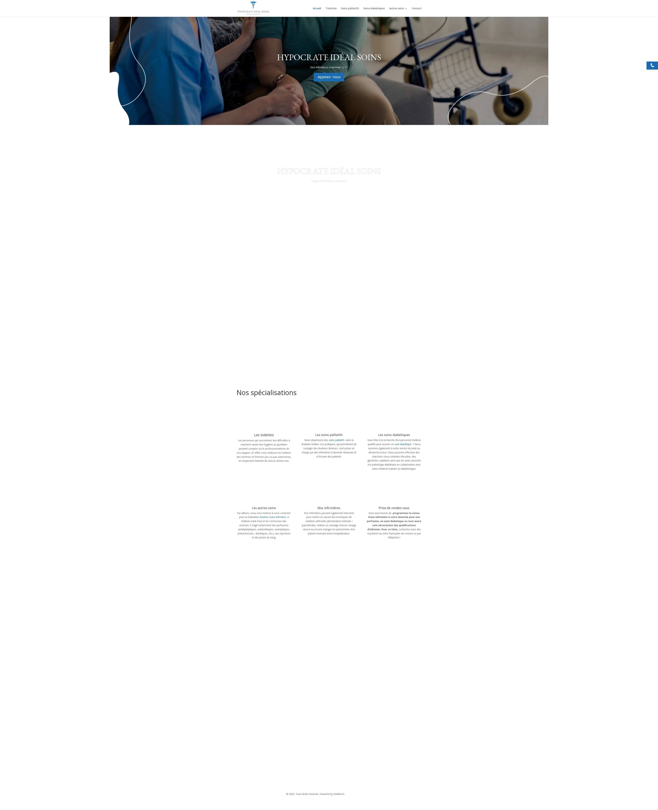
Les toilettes (264, 435)
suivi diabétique (402, 444)
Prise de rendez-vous (394, 508)
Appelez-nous (329, 77)
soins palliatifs (337, 440)
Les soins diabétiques (394, 435)
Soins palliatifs (350, 8)
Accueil (317, 8)
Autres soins (396, 8)
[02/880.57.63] (652, 66)
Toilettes (331, 8)
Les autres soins (264, 508)
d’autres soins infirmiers (273, 517)
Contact (417, 8)
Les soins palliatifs (329, 435)
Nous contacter (252, 722)
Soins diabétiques (374, 8)
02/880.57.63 (309, 776)
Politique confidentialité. (358, 794)
